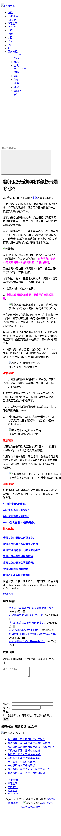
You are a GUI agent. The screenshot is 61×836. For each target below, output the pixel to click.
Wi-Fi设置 (13, 16)
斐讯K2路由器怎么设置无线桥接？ (22, 550)
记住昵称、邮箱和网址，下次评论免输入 (29, 715)
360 (9, 48)
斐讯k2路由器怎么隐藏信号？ (19, 562)
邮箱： (7, 707)
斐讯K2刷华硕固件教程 (15, 569)
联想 (16, 87)
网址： (6, 711)
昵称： (7, 704)
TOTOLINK (20, 68)
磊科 (16, 58)
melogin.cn (13, 793)
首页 (10, 12)
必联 (16, 76)
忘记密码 (13, 20)
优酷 (16, 72)
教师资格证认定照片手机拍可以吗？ (28, 773)
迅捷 (10, 34)
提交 (6, 719)
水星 (10, 37)
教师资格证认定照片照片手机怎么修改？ (30, 743)
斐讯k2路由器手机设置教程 (18, 556)
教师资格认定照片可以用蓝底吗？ (26, 739)
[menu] (2, 3)
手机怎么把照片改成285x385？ (24, 758)
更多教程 (13, 51)
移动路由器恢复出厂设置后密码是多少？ (31, 608)
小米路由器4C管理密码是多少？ (27, 615)
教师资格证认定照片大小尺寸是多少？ (29, 769)
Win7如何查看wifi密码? (16, 510)
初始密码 (8, 594)
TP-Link (12, 26)
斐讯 (16, 65)
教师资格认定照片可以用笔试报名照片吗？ (31, 747)
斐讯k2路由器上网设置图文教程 (20, 544)
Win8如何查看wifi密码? (16, 516)
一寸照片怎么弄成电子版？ (23, 765)
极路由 (17, 62)
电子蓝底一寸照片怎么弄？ (23, 762)
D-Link (17, 54)
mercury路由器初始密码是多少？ (27, 641)
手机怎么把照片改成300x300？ (24, 754)
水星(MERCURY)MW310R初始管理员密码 (32, 634)
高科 (16, 94)
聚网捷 (17, 90)
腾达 (10, 30)
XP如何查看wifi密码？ (15, 504)
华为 (10, 41)
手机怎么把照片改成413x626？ (24, 750)
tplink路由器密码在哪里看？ (24, 630)
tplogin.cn (12, 790)
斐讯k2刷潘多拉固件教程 (16, 575)
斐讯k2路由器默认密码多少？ (19, 537)
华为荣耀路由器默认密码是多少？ (28, 622)
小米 (10, 45)
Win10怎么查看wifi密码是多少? (20, 522)
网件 (16, 83)
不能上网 (13, 23)
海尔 (16, 79)
